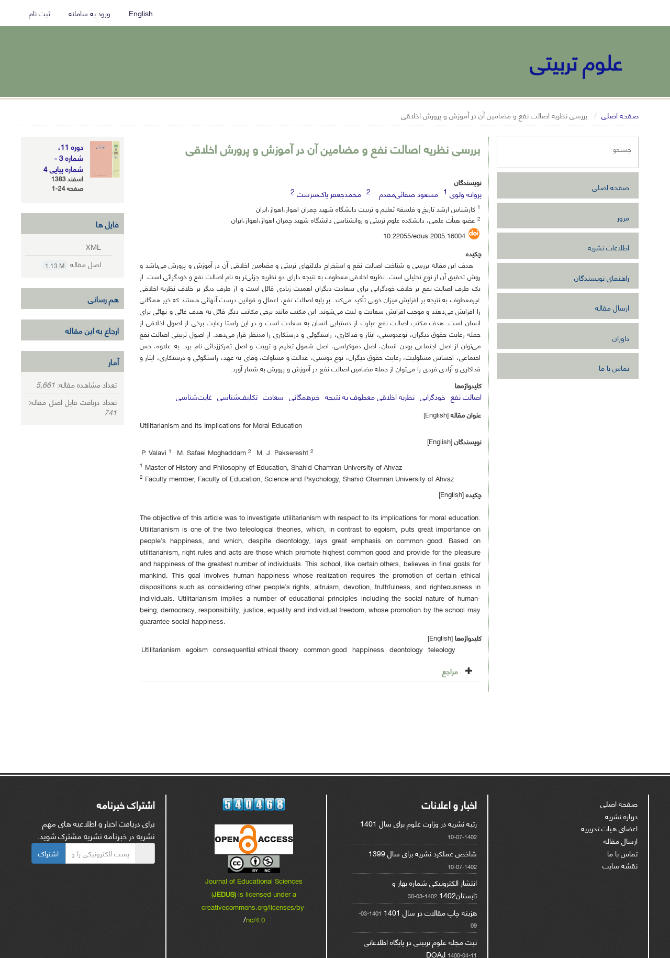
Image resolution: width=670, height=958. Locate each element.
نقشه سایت (620, 865)
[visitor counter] (254, 804)
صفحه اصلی (620, 115)
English (143, 12)
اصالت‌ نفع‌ (466, 396)
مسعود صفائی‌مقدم (408, 193)
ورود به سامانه (92, 12)
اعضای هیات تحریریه (609, 827)
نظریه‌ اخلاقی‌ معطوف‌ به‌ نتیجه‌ (370, 396)
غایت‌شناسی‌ (194, 396)
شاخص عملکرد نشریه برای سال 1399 (422, 853)
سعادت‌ (273, 396)
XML (94, 246)
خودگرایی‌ (432, 396)
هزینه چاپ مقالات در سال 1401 (430, 912)
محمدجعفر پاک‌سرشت (328, 193)
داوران (620, 337)
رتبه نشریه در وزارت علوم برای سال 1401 (418, 823)
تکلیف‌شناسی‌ (237, 396)
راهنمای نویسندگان (601, 277)
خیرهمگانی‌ (304, 396)
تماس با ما (614, 367)
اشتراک (48, 853)
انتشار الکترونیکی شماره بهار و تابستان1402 (434, 888)
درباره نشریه (621, 815)
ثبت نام (40, 12)
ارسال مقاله (612, 307)
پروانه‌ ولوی (466, 193)
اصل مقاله (73, 264)
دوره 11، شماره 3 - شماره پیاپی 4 (63, 157)
